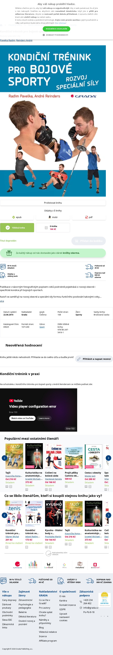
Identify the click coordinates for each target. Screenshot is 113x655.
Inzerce (43, 636)
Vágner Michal (12, 536)
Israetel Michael (32, 479)
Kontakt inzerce (67, 605)
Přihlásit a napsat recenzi (97, 358)
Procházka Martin (53, 536)
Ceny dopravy (9, 600)
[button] (56, 35)
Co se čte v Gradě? (44, 602)
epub (18, 217)
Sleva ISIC (7, 619)
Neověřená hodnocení (24, 345)
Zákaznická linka (8, 626)
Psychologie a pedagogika (26, 606)
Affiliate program (48, 640)
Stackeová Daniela (53, 479)
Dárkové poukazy (6, 606)
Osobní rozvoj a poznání (27, 622)
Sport (42, 327)
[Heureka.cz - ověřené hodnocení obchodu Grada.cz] (104, 599)
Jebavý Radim (31, 536)
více (2, 301)
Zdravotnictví (25, 600)
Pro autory (44, 607)
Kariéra (63, 600)
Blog (41, 627)
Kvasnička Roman (14, 476)
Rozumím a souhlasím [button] (56, 29)
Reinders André (24, 40)
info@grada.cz (89, 607)
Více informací (60, 23)
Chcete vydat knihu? (45, 614)
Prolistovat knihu (53, 202)
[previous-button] (4, 458)
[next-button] (108, 458)
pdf (90, 217)
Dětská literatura (27, 616)
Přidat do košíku (91, 241)
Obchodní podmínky (7, 614)
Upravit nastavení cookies (64, 617)
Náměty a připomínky (45, 621)
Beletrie (23, 612)
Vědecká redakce (48, 631)
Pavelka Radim (7, 40)
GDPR (62, 609)
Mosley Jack (90, 476)
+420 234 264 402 (88, 602)
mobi (54, 217)
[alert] (56, 20)
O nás (62, 596)
